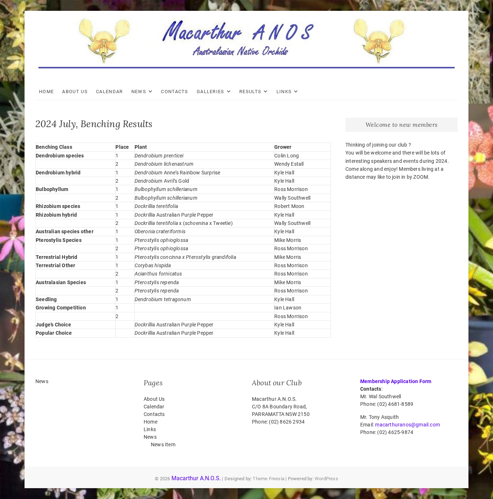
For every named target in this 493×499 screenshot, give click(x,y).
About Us (74, 91)
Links (284, 91)
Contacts (174, 91)
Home (46, 91)
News (138, 91)
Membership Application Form (395, 381)
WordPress (326, 478)
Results (250, 91)
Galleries (210, 91)
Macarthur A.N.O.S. (196, 478)
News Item (163, 444)
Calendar (109, 91)
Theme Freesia (268, 478)
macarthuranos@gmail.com (407, 425)
